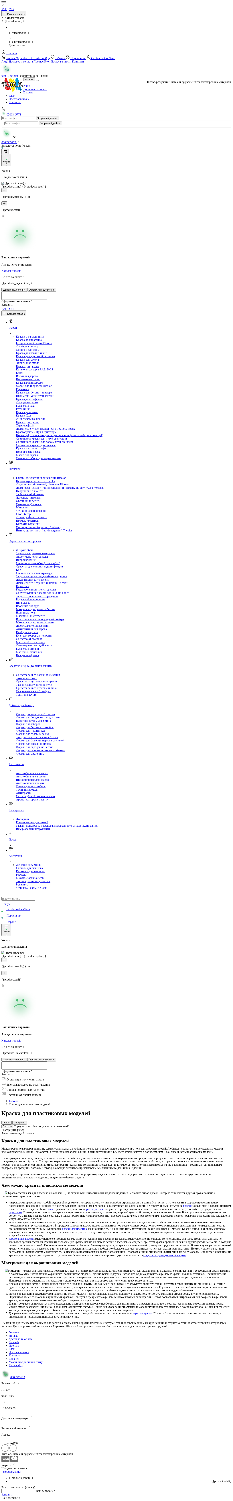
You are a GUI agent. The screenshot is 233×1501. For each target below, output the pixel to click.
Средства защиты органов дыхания (38, 674)
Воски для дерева (27, 376)
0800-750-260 (10, 75)
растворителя (94, 1209)
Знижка (13, 1335)
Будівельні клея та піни (30, 599)
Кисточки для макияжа (30, 871)
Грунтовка (22, 389)
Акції (5, 61)
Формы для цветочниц (30, 753)
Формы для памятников (31, 730)
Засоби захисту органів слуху (34, 684)
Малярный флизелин (29, 652)
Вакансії (14, 1358)
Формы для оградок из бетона (34, 747)
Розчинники (23, 408)
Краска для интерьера (29, 382)
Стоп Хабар (23, 514)
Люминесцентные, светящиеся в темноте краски (46, 428)
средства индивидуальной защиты (164, 1255)
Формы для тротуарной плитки (35, 714)
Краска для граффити (29, 399)
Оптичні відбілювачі (29, 504)
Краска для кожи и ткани (31, 353)
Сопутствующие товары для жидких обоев (42, 592)
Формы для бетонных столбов (35, 727)
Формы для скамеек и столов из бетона (40, 750)
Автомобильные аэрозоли (32, 773)
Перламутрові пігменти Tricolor (35, 481)
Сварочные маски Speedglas (33, 691)
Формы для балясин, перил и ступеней (40, 740)
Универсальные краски (30, 418)
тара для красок (142, 1313)
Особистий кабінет (102, 58)
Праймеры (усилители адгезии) (35, 395)
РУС (4, 9)
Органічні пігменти (28, 500)
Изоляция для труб (27, 605)
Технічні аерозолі (26, 789)
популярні (44, 1126)
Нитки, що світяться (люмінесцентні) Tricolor (44, 530)
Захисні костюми (26, 678)
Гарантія (14, 1342)
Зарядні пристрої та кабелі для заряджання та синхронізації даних (57, 825)
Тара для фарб (24, 425)
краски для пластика (75, 1228)
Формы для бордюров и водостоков (38, 717)
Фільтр (6, 1122)
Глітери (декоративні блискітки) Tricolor (41, 477)
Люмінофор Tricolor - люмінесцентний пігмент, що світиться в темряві (60, 487)
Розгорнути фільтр (12, 1129)
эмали (51, 1209)
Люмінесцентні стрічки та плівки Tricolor (41, 582)
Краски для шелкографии (32, 448)
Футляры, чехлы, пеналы (31, 887)
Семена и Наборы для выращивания (38, 458)
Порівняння (78, 58)
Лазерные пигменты (28, 497)
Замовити (7, 1494)
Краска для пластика (29, 339)
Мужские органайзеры (30, 877)
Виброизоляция (25, 559)
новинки (57, 1126)
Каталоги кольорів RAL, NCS (34, 369)
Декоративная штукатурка (32, 579)
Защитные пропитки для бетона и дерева (41, 576)
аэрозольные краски (21, 1238)
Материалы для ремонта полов (35, 622)
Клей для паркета (27, 632)
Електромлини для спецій (32, 822)
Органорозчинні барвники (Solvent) (38, 527)
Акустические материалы (32, 556)
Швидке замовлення (14, 289)
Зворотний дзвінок (47, 118)
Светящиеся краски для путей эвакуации (41, 438)
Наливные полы (26, 612)
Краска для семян (27, 412)
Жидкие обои (24, 550)
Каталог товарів (16, 14)
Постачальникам (61, 61)
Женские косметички (29, 864)
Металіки (22, 507)
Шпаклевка (23, 602)
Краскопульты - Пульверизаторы (36, 432)
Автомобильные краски (31, 776)
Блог (47, 61)
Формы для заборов (28, 724)
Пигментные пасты (28, 379)
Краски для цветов (27, 422)
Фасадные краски (27, 402)
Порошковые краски (29, 451)
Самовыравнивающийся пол (34, 645)
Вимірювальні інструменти (33, 828)
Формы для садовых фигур (33, 733)
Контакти (78, 61)
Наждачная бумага (27, 655)
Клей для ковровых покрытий (34, 635)
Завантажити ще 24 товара (17, 1133)
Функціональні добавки (31, 510)
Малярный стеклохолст (30, 642)
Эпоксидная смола (27, 362)
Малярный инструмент (30, 615)
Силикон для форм (27, 349)
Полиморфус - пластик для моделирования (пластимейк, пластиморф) (59, 435)
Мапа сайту (16, 1365)
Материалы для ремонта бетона (35, 609)
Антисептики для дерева (31, 629)
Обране (60, 58)
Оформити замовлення (41, 289)
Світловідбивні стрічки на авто (35, 796)
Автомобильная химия (30, 783)
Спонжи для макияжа (29, 868)
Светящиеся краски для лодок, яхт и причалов (45, 441)
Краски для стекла (27, 359)
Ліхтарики (22, 819)
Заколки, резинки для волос (33, 881)
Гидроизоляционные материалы (36, 589)
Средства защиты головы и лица (36, 688)
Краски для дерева (27, 366)
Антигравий (23, 792)
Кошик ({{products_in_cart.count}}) (28, 58)
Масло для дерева (27, 455)
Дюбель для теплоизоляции (33, 625)
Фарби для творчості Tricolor (34, 385)
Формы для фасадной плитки (34, 743)
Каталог (29, 79)
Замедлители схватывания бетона (37, 737)
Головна (11, 53)
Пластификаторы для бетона (34, 720)
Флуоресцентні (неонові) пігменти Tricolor (42, 484)
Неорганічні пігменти (29, 491)
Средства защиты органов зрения (37, 681)
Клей (19, 569)
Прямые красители (28, 520)
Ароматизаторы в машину (32, 799)
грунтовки (15, 1212)
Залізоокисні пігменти (30, 494)
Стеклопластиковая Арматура (34, 573)
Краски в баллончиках (30, 336)
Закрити (7, 1126)
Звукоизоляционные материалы (35, 553)
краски (187, 1205)
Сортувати (19, 1122)
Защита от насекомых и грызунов (37, 596)
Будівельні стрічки (27, 648)
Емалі (19, 372)
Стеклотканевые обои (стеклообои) (38, 563)
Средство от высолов (29, 638)
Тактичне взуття (26, 694)
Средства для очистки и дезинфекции (39, 566)
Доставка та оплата (21, 61)
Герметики (22, 586)
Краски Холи (24, 415)
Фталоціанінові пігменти (31, 517)
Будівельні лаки (25, 405)
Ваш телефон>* (45, 1490)
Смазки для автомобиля (31, 786)
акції (65, 1126)
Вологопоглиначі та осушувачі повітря (40, 619)
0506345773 (13, 114)
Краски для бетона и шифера (34, 392)
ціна (35, 1126)
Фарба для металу (27, 346)
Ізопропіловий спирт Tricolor (34, 343)
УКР (11, 9)
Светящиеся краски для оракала (36, 445)
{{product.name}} (12, 1471)
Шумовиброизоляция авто (32, 779)
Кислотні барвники (28, 523)
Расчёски (21, 874)
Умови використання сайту (26, 1362)
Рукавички (22, 884)
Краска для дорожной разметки (35, 356)
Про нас (38, 61)
